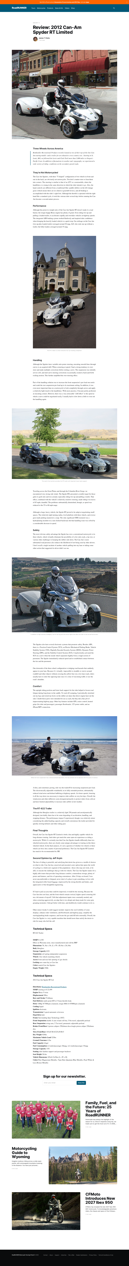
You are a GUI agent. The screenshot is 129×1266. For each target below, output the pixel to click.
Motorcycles (41, 8)
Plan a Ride (71, 1255)
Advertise (63, 1255)
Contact (45, 1255)
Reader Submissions (81, 1255)
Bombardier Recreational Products (54, 987)
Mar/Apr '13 (36, 22)
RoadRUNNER (19, 8)
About (51, 1255)
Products (50, 8)
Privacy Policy (93, 1255)
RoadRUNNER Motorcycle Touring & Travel (23, 1255)
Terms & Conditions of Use (106, 1255)
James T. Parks (44, 38)
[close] (126, 2)
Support (57, 1255)
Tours (33, 8)
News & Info (59, 8)
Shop (73, 8)
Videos (67, 8)
